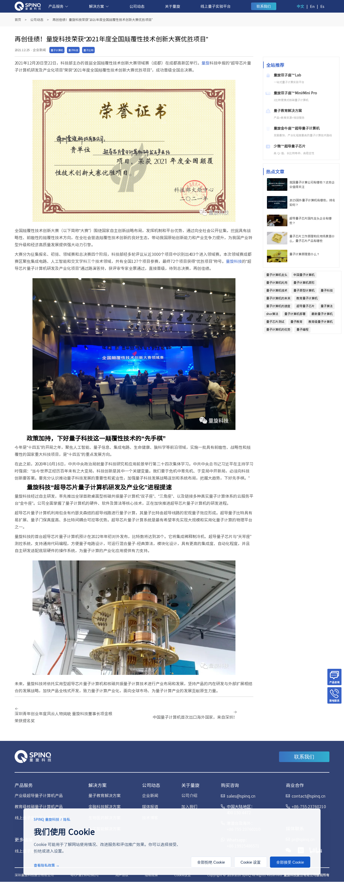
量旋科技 (234, 261)
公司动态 (137, 6)
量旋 (205, 63)
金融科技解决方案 (104, 806)
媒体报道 (150, 806)
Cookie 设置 (250, 862)
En (312, 6)
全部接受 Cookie (290, 862)
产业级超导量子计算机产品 (39, 795)
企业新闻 (150, 795)
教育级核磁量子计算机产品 (39, 806)
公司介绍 (189, 795)
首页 (18, 19)
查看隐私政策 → (46, 865)
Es (322, 6)
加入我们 (189, 806)
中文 (300, 6)
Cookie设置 (182, 875)
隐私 (66, 819)
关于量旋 (172, 6)
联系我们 (264, 6)
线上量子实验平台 (215, 6)
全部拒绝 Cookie (211, 862)
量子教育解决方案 (104, 795)
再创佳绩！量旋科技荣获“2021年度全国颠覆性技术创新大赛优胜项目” (102, 19)
